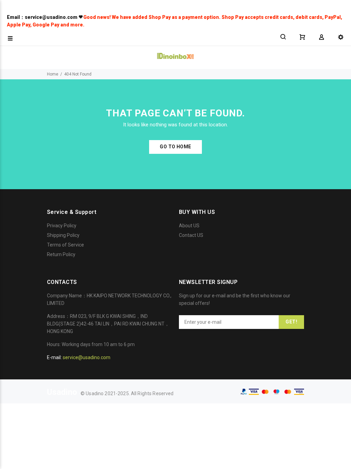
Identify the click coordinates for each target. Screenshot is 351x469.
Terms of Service (65, 245)
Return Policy (61, 254)
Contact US (191, 235)
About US (189, 225)
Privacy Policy (61, 225)
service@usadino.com (86, 357)
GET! (291, 321)
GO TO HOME (175, 146)
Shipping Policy (63, 235)
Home (52, 74)
